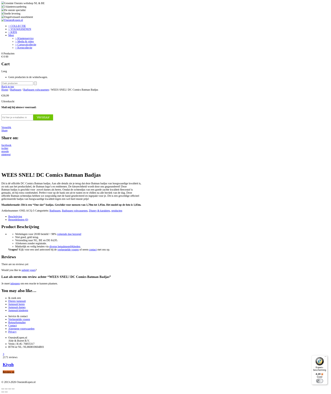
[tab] (169, 216)
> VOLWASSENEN (19, 29)
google (5, 151)
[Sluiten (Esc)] (2, 388)
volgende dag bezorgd (69, 234)
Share (4, 130)
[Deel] (6, 388)
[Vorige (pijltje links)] (2, 391)
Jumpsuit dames (17, 307)
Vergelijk (6, 127)
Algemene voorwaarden (21, 328)
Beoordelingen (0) (18, 219)
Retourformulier (17, 322)
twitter (4, 148)
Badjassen (15, 89)
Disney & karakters (99, 210)
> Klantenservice (24, 38)
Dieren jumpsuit (17, 301)
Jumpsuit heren (16, 304)
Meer (11, 35)
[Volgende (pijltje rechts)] (6, 391)
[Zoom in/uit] (13, 388)
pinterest (6, 154)
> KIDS (12, 32)
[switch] (319, 381)
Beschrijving (15, 216)
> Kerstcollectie (23, 47)
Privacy (12, 331)
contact (93, 249)
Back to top (7, 86)
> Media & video (24, 41)
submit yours (29, 270)
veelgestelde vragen (68, 249)
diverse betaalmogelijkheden (64, 246)
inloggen (15, 283)
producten (116, 210)
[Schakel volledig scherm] (9, 388)
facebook (6, 145)
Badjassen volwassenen (36, 89)
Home (4, 89)
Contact (12, 325)
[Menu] (325, 357)
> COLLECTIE (17, 25)
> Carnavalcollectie (25, 44)
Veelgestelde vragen (19, 319)
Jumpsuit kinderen (18, 310)
